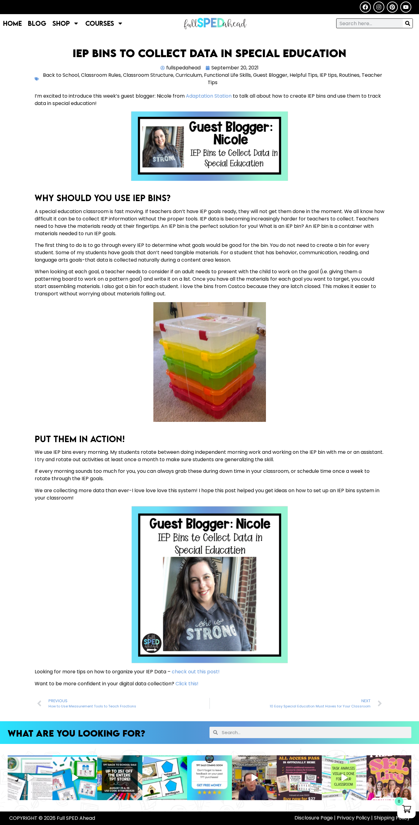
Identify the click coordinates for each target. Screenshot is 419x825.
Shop (61, 23)
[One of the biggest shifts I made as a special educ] (344, 777)
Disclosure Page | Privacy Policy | (334, 817)
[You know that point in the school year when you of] (389, 777)
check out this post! (196, 671)
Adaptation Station (209, 95)
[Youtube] (405, 7)
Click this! (186, 683)
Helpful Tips (303, 75)
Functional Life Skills (227, 75)
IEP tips (328, 75)
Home (12, 23)
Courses (99, 23)
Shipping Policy (392, 817)
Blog (37, 23)
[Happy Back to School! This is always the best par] (254, 777)
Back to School (61, 75)
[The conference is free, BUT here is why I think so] (299, 777)
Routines (349, 75)
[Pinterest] (392, 7)
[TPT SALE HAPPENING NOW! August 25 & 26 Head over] (30, 777)
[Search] (408, 23)
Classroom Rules (101, 75)
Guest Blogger (270, 75)
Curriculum (188, 75)
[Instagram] (378, 7)
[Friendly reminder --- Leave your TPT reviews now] (209, 777)
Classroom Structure (148, 75)
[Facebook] (365, 7)
